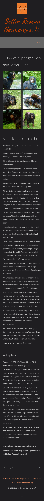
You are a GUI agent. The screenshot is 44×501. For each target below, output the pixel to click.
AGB (13, 483)
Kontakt (15, 478)
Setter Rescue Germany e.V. (22, 25)
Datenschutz (36, 478)
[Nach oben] (22, 496)
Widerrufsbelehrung (25, 483)
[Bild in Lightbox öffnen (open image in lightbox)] (12, 80)
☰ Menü (38, 42)
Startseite (7, 478)
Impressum (24, 478)
